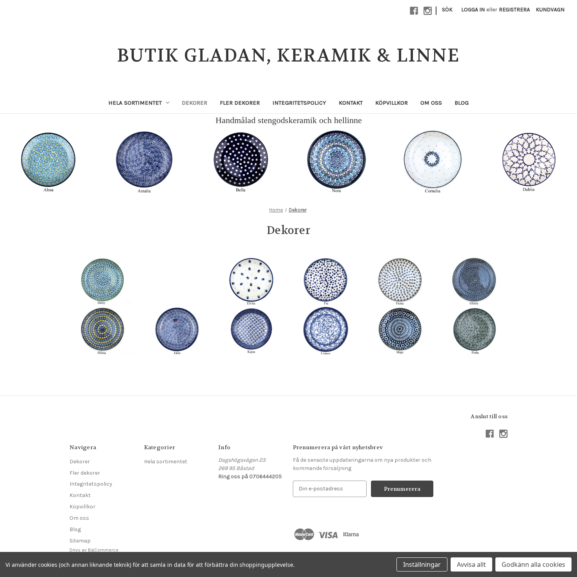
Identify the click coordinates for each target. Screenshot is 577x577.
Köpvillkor (391, 102)
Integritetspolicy (299, 102)
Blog (462, 102)
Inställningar (422, 564)
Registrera (514, 9)
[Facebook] (414, 11)
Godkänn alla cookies (533, 564)
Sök (447, 9)
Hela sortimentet (135, 102)
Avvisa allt (471, 564)
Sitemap (80, 540)
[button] (48, 159)
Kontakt (351, 102)
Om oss (431, 102)
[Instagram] (428, 11)
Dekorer (194, 102)
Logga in (473, 9)
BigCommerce (103, 550)
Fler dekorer (240, 102)
